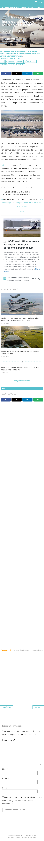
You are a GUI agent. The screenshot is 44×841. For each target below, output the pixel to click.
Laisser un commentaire (10, 58)
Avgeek (7, 51)
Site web (5, 788)
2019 (1, 51)
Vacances (36, 54)
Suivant (38, 707)
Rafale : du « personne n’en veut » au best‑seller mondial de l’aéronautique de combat (20, 319)
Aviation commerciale (20, 51)
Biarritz (20, 61)
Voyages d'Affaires (14, 56)
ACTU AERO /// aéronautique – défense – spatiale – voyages (20, 7)
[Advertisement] (22, 503)
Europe (22, 54)
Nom (5, 769)
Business (33, 51)
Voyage (3, 56)
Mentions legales (13, 836)
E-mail (5, 778)
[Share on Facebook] (6, 73)
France (28, 54)
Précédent (6, 707)
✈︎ (23, 56)
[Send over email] (38, 73)
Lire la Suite (10, 39)
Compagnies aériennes (9, 54)
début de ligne (30, 61)
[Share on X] (17, 73)
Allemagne (10, 61)
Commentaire (8, 740)
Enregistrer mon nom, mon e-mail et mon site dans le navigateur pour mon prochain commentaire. (22, 800)
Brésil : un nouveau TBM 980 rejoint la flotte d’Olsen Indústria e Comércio (20, 368)
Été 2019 (4, 65)
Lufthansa (20, 65)
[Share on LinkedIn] (27, 73)
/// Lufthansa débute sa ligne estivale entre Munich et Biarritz (21, 21)
